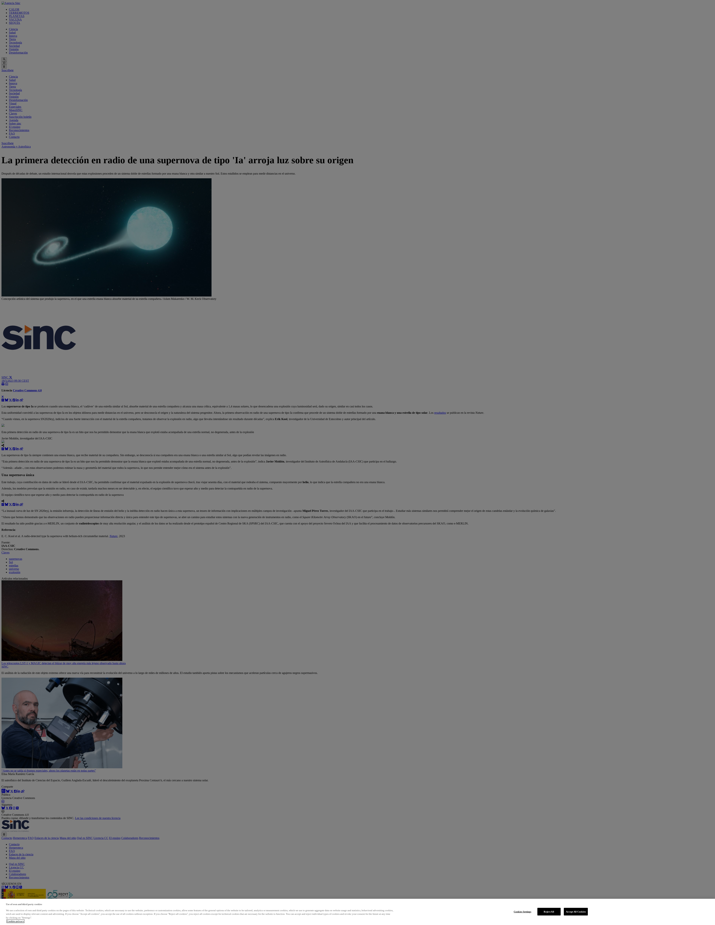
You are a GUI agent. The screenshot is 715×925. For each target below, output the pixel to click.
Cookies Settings (522, 911)
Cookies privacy (15, 921)
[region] (357, 912)
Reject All (549, 911)
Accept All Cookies (576, 911)
